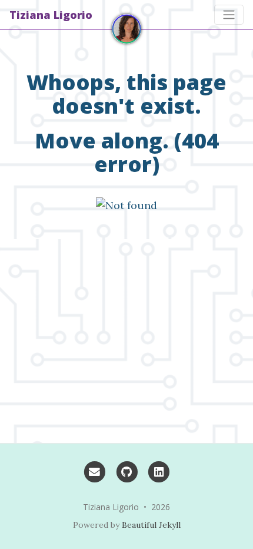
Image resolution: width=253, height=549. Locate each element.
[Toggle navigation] (229, 15)
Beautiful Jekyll (151, 525)
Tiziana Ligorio (50, 15)
